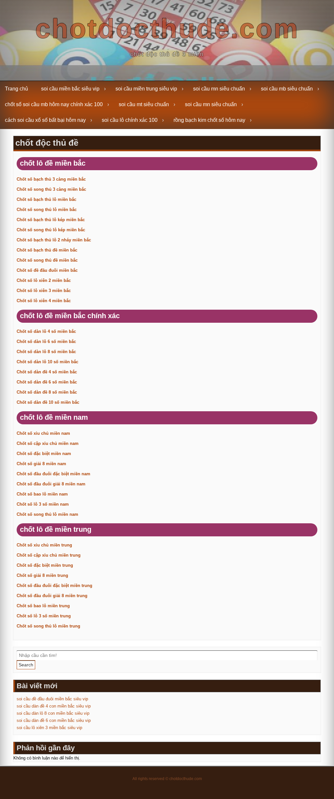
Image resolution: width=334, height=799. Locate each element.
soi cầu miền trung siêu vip (146, 88)
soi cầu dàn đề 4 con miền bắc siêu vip (54, 706)
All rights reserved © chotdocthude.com (167, 778)
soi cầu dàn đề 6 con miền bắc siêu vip (54, 720)
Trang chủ (16, 88)
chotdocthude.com (167, 28)
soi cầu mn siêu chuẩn (219, 88)
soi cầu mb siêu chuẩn (287, 88)
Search (26, 664)
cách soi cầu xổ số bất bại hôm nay (45, 120)
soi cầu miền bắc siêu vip (70, 88)
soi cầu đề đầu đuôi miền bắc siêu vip (52, 698)
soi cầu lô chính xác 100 (130, 120)
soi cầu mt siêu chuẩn (144, 104)
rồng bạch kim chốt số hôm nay (209, 120)
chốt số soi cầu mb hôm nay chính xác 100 (54, 104)
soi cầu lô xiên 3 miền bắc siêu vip (49, 727)
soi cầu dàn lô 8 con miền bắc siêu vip (53, 713)
